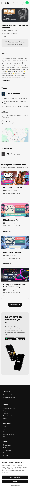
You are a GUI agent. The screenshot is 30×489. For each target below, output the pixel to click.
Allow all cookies (15, 477)
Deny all (15, 481)
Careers (5, 413)
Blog (4, 411)
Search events (18, 3)
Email (4, 432)
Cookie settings (14, 485)
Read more (5, 80)
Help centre (6, 400)
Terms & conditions (8, 416)
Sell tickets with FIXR (9, 408)
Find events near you (9, 397)
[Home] (5, 2)
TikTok (7, 448)
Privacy (5, 418)
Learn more (5, 472)
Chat (4, 426)
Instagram (8, 445)
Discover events (8, 395)
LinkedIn (7, 455)
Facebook (8, 450)
